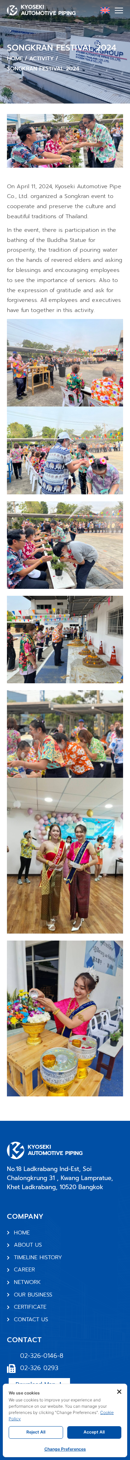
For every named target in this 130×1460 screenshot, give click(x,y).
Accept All (94, 1432)
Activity (41, 58)
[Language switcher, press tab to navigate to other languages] (105, 10)
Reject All (35, 1432)
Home (15, 58)
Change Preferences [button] (65, 1449)
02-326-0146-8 (41, 1356)
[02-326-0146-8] (11, 1356)
